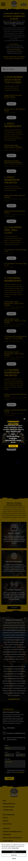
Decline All (13, 855)
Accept (14, 852)
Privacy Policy (15, 848)
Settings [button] (14, 858)
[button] (24, 419)
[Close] (26, 844)
